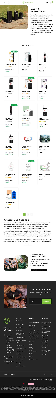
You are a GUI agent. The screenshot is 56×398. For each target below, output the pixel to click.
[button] (4, 2)
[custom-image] (7, 323)
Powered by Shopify (50, 380)
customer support (35, 263)
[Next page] (31, 214)
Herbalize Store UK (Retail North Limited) (40, 379)
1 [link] (24, 214)
